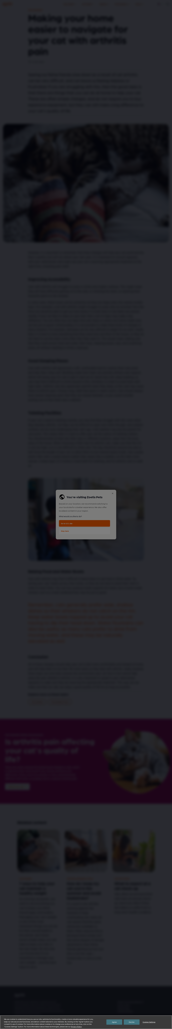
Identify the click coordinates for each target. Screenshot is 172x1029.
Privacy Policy (76, 1026)
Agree (114, 1022)
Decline (131, 1022)
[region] (86, 1022)
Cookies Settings (149, 1022)
